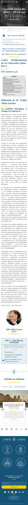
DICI (11, 386)
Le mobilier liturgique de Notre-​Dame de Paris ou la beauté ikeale (14, 406)
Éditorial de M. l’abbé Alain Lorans (10, 42)
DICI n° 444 (18, 136)
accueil (4, 28)
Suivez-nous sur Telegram (15, 35)
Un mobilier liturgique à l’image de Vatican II (14, 44)
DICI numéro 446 (7, 41)
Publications (11, 28)
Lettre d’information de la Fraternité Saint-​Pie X (13, 39)
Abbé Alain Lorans (10, 16)
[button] (26, 2)
